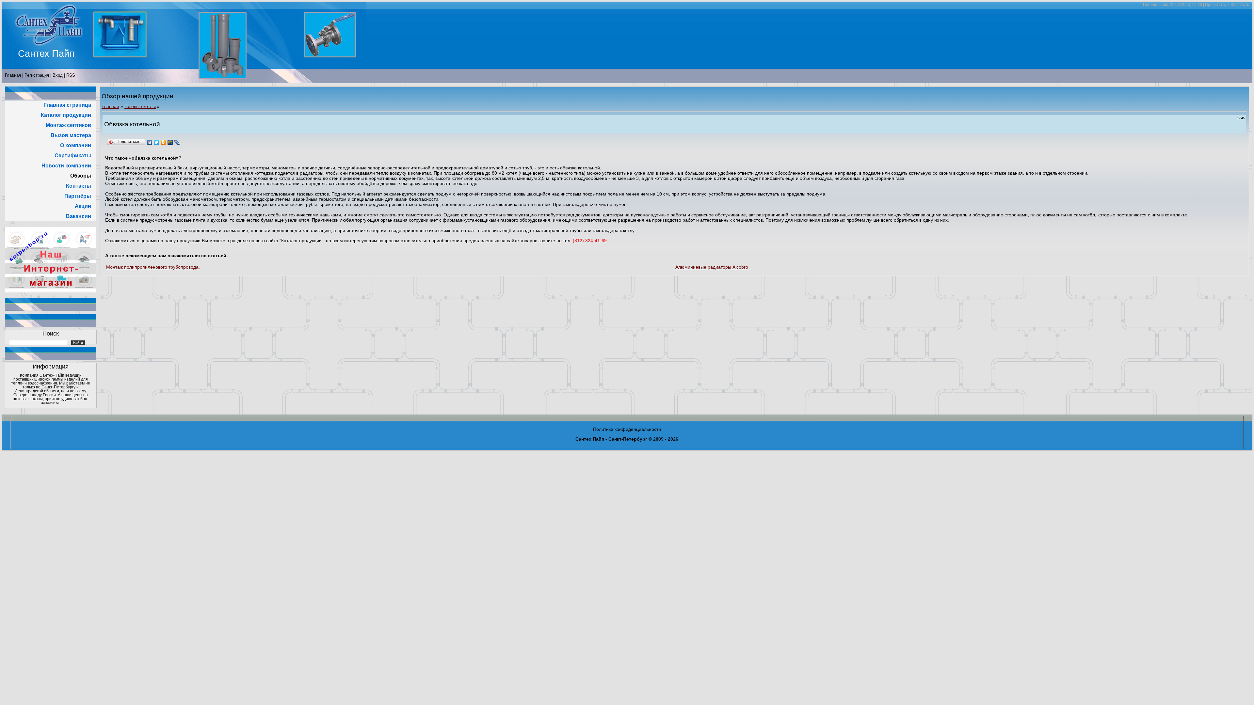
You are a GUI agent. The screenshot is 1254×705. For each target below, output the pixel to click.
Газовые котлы (140, 106)
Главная (13, 75)
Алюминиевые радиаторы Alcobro (711, 267)
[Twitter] (156, 142)
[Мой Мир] (170, 142)
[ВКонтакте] (149, 142)
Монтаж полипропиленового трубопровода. (153, 267)
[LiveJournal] (177, 142)
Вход (58, 75)
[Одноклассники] (163, 142)
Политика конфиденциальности (627, 429)
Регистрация (36, 75)
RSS (70, 75)
